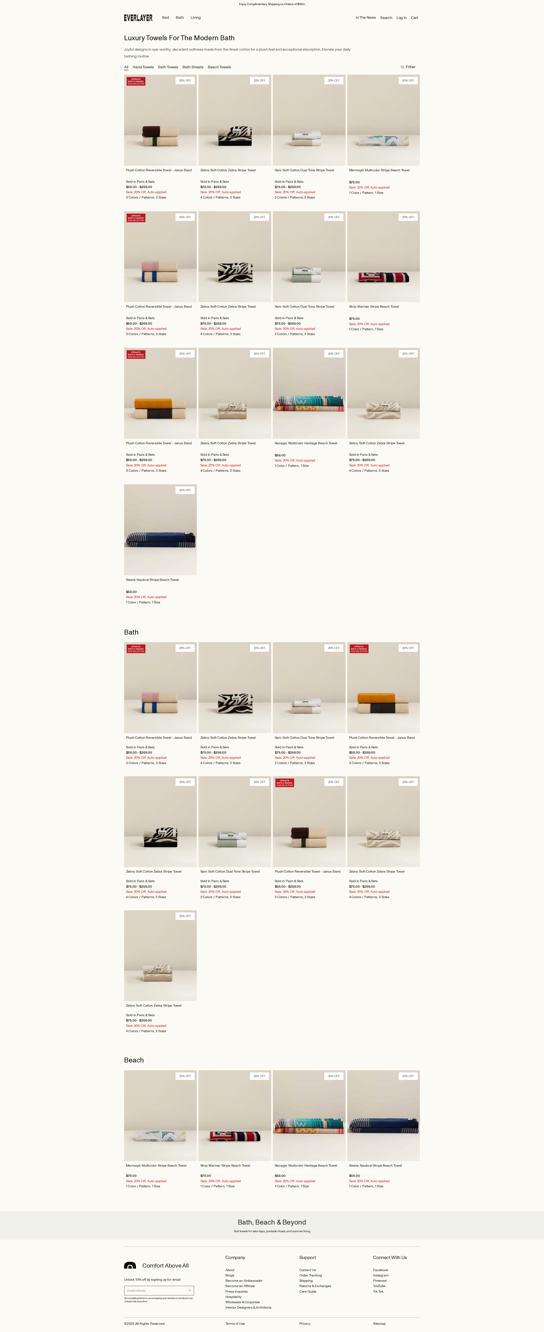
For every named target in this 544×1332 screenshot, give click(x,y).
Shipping (306, 1280)
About (229, 1270)
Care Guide (307, 1291)
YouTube (379, 1286)
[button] (388, 17)
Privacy (305, 1323)
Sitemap (379, 1323)
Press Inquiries (236, 1291)
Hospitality (233, 1297)
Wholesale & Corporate (242, 1302)
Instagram (380, 1275)
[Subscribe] (189, 1290)
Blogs (229, 1275)
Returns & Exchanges (315, 1286)
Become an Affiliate (240, 1286)
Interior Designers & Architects (248, 1307)
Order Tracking (310, 1275)
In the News (366, 17)
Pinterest (380, 1280)
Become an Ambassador (244, 1280)
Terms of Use (235, 1323)
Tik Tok (378, 1291)
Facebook (380, 1270)
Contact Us (307, 1270)
